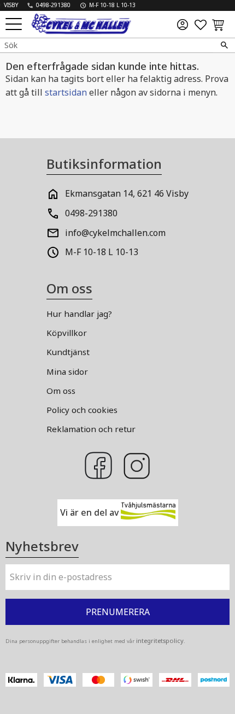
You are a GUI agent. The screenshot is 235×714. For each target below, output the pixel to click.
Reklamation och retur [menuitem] (91, 428)
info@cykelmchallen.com (115, 233)
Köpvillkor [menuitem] (66, 332)
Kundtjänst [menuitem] (68, 351)
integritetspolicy (160, 640)
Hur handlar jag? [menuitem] (79, 313)
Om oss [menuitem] (60, 390)
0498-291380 (91, 213)
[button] (15, 24)
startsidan (66, 92)
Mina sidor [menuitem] (67, 371)
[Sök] (224, 45)
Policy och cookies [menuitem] (82, 409)
